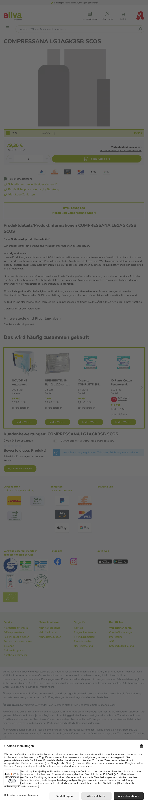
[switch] (12, 781)
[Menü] (18, 772)
